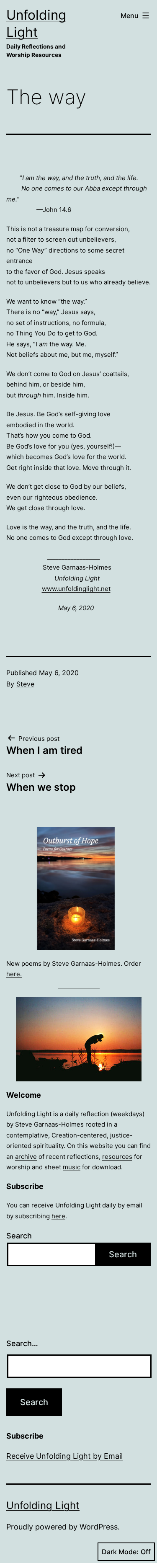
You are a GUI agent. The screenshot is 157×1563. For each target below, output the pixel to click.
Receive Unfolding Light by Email (64, 1456)
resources (117, 1157)
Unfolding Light (43, 1505)
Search (19, 1235)
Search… (22, 1343)
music (71, 1167)
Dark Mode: (120, 1552)
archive (26, 1157)
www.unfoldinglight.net (76, 589)
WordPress (99, 1526)
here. (14, 974)
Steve (25, 684)
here (58, 1216)
